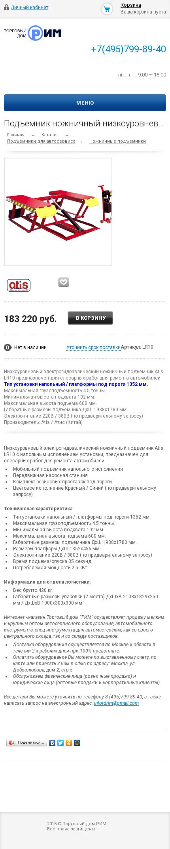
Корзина (131, 5)
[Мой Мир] (77, 743)
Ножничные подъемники (117, 141)
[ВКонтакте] (52, 743)
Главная (16, 134)
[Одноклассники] (69, 743)
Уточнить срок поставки (93, 347)
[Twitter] (61, 743)
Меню (85, 103)
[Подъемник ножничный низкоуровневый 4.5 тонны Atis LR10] (60, 212)
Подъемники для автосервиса (41, 141)
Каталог (50, 134)
